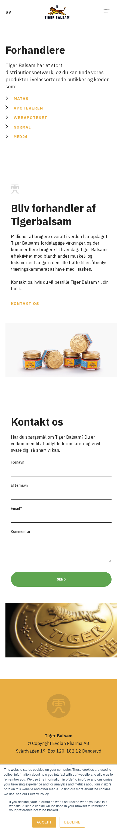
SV (8, 12)
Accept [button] (44, 822)
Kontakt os (25, 303)
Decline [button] (72, 822)
